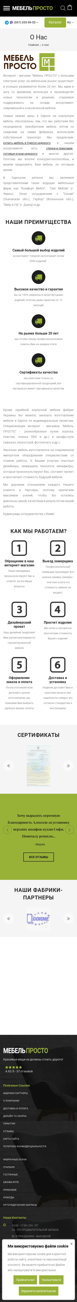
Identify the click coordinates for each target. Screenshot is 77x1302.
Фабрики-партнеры (15, 1093)
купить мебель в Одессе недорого (26, 143)
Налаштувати (51, 1280)
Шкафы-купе (11, 1182)
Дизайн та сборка (15, 1116)
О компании (11, 1100)
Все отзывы (38, 857)
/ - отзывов (19, 1071)
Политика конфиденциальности (24, 1146)
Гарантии (9, 1123)
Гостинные (10, 1174)
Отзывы (8, 1131)
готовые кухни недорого (20, 153)
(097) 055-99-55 (25, 22)
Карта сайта (11, 1139)
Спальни (9, 1167)
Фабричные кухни (15, 1159)
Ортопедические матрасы (20, 1205)
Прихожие (9, 1190)
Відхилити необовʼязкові (38, 1291)
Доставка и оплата (15, 1108)
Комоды (8, 1197)
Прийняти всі (25, 1280)
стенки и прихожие (59, 148)
